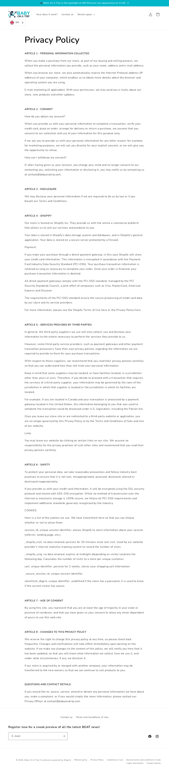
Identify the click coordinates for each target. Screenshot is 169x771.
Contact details (154, 763)
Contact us (67, 717)
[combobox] (17, 22)
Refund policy (80, 760)
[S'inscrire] (64, 736)
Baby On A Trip (31, 760)
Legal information (135, 763)
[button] (86, 14)
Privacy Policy (97, 760)
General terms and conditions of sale (143, 760)
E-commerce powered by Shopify (55, 760)
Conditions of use (115, 760)
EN (17, 22)
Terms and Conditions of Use (92, 717)
